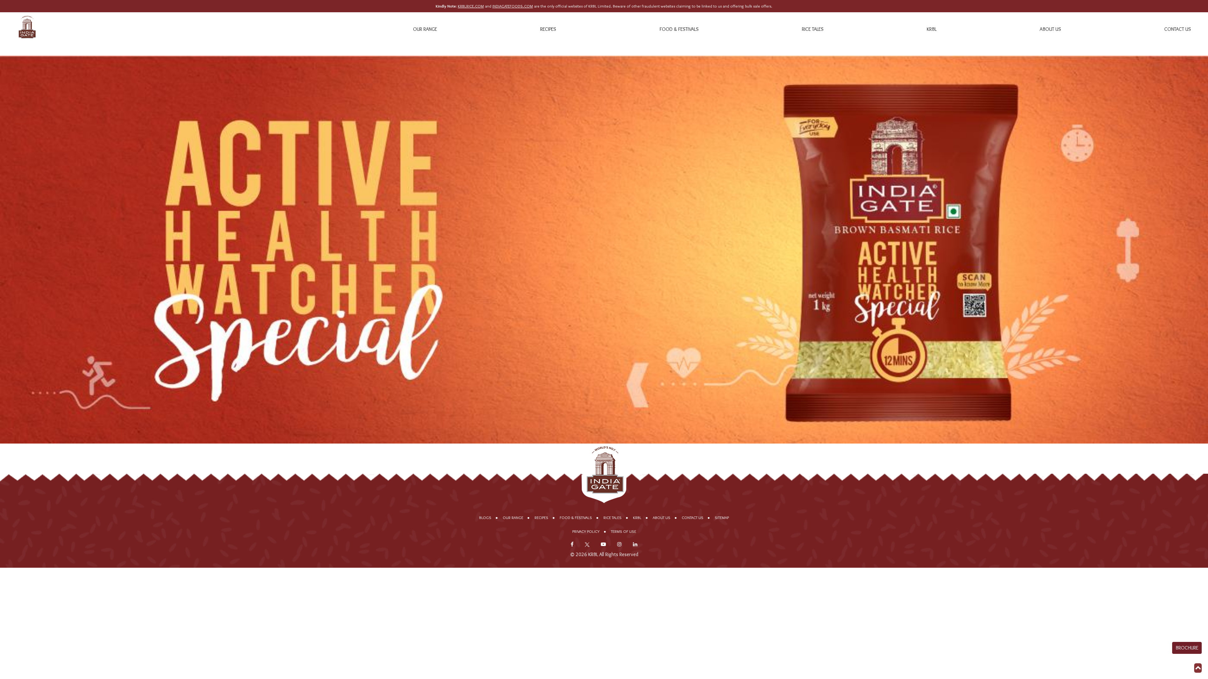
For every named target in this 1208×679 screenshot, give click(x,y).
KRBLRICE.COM (471, 6)
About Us (1050, 29)
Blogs (485, 517)
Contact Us (1177, 29)
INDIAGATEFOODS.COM (512, 6)
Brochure (1187, 648)
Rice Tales (813, 29)
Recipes (548, 29)
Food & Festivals (679, 29)
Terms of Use (623, 531)
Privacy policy (586, 531)
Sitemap (722, 517)
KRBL (932, 29)
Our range (425, 29)
